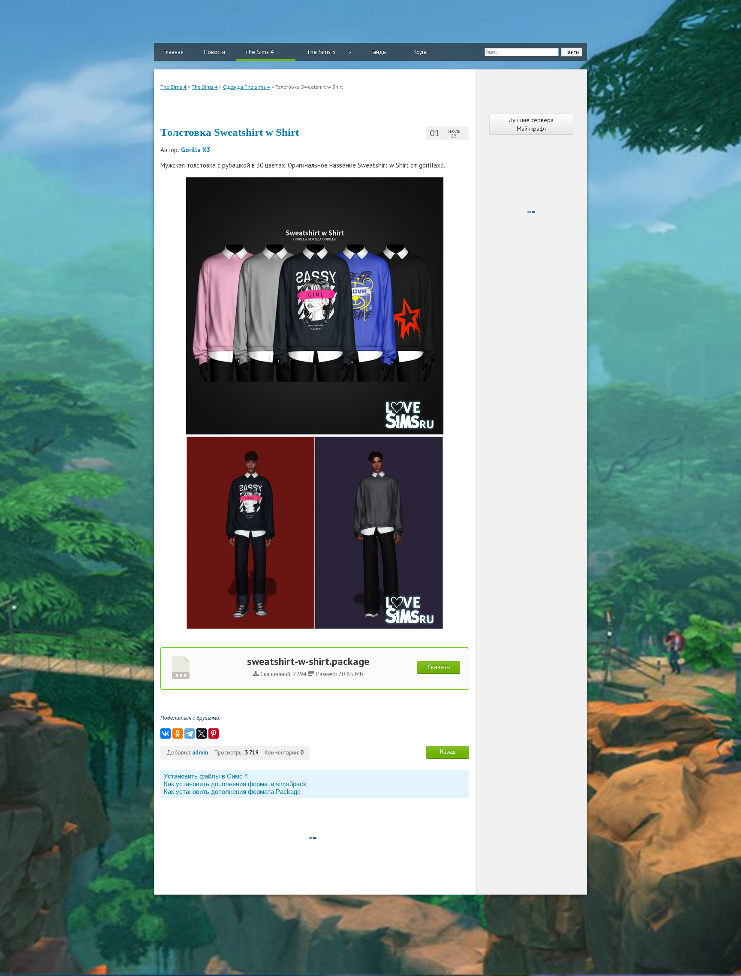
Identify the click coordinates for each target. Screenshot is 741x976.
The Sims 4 (259, 52)
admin (200, 752)
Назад (448, 751)
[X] (201, 733)
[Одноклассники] (177, 733)
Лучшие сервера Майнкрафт (531, 124)
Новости (214, 52)
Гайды (379, 52)
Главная (173, 52)
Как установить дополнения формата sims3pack (235, 783)
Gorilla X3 (196, 150)
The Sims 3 (321, 52)
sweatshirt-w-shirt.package (308, 661)
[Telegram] (189, 733)
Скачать (439, 667)
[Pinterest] (213, 733)
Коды (420, 52)
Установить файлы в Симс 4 (206, 776)
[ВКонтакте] (165, 733)
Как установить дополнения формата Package (232, 791)
